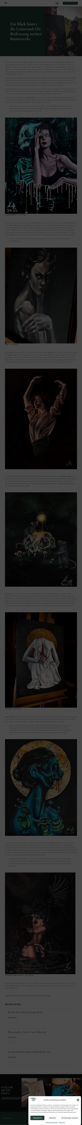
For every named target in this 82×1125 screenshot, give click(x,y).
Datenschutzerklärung (52, 1122)
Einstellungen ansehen (70, 1118)
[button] (78, 1100)
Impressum (62, 1122)
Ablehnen (52, 1118)
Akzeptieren (37, 1118)
